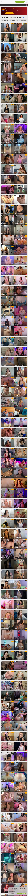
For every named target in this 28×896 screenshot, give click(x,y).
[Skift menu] (1, 2)
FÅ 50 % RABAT (9, 13)
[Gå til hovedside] (8, 1)
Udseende (6, 20)
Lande (13, 20)
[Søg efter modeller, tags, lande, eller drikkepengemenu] (26, 5)
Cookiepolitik (12, 891)
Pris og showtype (22, 20)
